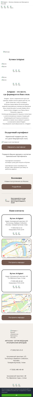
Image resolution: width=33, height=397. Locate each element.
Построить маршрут (16, 262)
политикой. (5, 392)
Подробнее (16, 187)
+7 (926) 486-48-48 (16, 281)
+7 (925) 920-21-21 (16, 228)
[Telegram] (7, 200)
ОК (16, 395)
